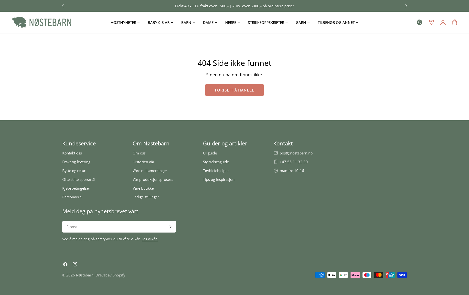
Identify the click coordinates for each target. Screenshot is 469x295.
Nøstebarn (85, 275)
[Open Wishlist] (431, 22)
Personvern (72, 196)
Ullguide (210, 153)
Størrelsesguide (216, 161)
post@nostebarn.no (296, 153)
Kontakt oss (72, 153)
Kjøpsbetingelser (76, 188)
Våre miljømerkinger (150, 170)
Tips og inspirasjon (218, 179)
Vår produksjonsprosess (153, 179)
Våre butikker (144, 188)
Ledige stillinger (146, 196)
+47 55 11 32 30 (294, 161)
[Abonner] (170, 227)
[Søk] (420, 22)
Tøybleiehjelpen (216, 170)
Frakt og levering (76, 161)
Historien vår (143, 161)
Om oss (139, 153)
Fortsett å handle (234, 90)
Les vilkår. (150, 239)
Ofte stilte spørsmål (78, 179)
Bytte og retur (73, 170)
